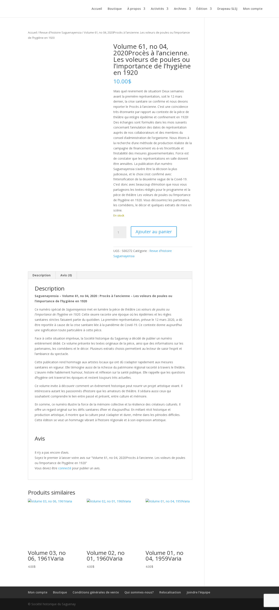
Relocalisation (170, 592)
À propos (134, 9)
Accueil (97, 9)
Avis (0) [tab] (66, 275)
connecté (64, 468)
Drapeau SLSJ (227, 9)
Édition (201, 9)
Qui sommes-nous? (139, 592)
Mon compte (252, 9)
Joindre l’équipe (198, 592)
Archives (180, 9)
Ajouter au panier (154, 232)
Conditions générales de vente (96, 592)
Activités (157, 9)
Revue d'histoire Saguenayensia (60, 32)
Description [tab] (41, 275)
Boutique (115, 9)
